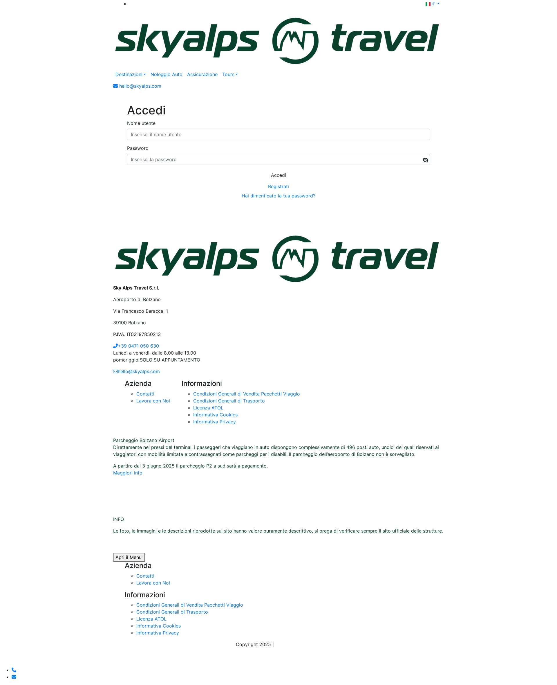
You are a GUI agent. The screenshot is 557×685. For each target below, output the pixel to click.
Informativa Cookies (215, 415)
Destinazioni (128, 74)
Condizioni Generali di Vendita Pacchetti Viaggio (246, 394)
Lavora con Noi (153, 401)
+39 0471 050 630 (138, 346)
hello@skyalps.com (139, 371)
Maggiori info (127, 473)
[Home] (278, 39)
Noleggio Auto (166, 74)
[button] (433, 3)
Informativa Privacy (214, 422)
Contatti (145, 394)
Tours (228, 74)
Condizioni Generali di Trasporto (229, 401)
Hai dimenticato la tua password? (278, 196)
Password (138, 148)
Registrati (278, 186)
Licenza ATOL (208, 408)
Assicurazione (202, 74)
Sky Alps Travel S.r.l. (298, 644)
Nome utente (141, 123)
